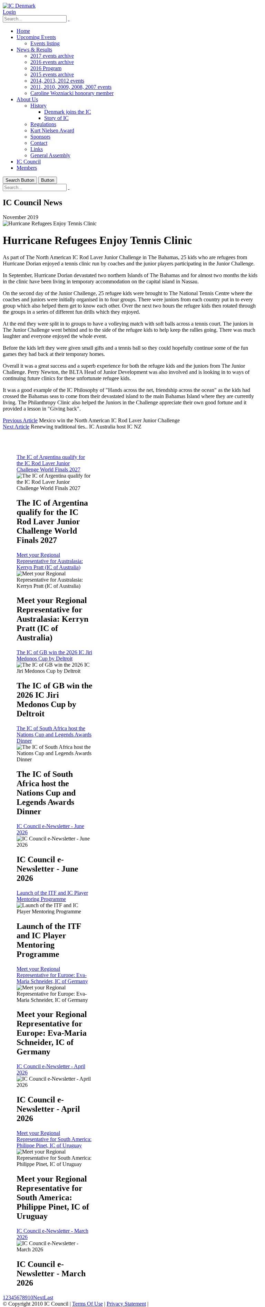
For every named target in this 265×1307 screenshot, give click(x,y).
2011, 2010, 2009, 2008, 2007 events (70, 87)
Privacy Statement (126, 1304)
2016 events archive (52, 62)
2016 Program (45, 68)
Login (9, 12)
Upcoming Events (36, 37)
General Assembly (50, 155)
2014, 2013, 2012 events (57, 81)
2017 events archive (52, 56)
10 (30, 1297)
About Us (27, 99)
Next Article (16, 427)
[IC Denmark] (19, 6)
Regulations (43, 124)
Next (38, 1297)
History (38, 106)
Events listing (45, 43)
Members (27, 168)
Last (48, 1297)
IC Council (29, 161)
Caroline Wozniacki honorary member (72, 93)
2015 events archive (52, 74)
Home (23, 31)
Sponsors (40, 137)
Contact (38, 143)
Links (36, 149)
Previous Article (20, 420)
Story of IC (56, 118)
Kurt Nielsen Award (52, 130)
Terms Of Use (87, 1304)
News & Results (34, 50)
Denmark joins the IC (67, 112)
